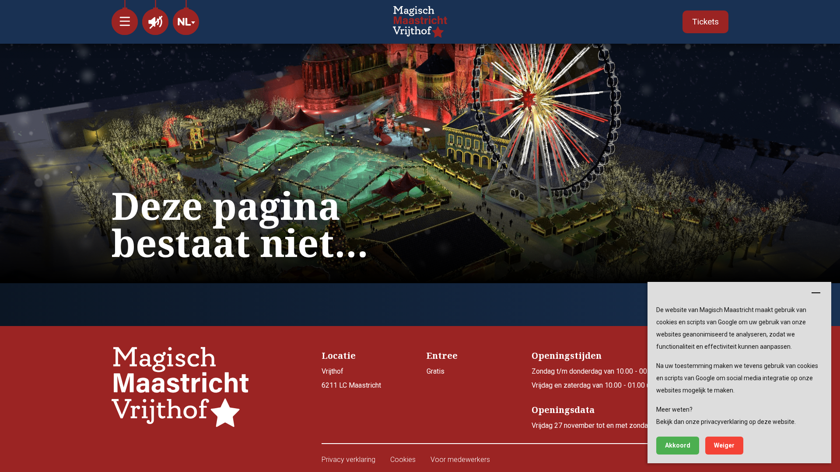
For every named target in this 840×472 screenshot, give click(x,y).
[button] (125, 17)
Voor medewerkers (460, 459)
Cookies (403, 459)
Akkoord (677, 445)
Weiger (724, 445)
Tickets (705, 22)
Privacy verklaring (348, 459)
